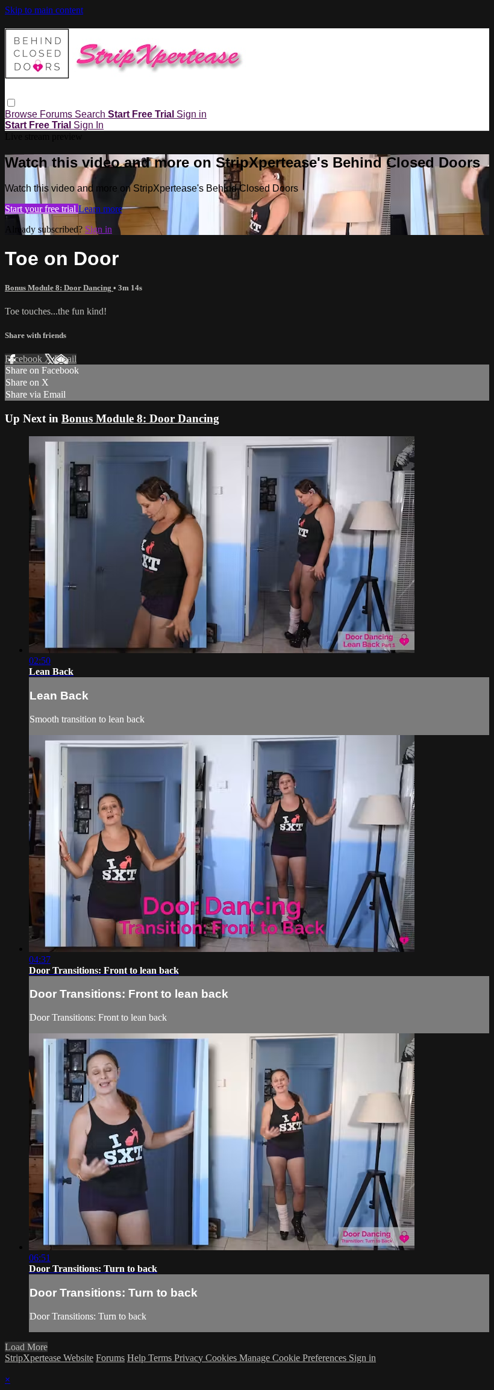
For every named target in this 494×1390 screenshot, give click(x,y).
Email (65, 359)
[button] (11, 103)
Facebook (25, 359)
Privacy (189, 1358)
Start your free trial (41, 209)
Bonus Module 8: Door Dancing (59, 287)
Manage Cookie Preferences (294, 1358)
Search (91, 114)
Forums (57, 114)
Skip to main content (44, 10)
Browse (22, 114)
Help (137, 1358)
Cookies (222, 1358)
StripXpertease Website (49, 1358)
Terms (161, 1358)
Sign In (88, 125)
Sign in (192, 114)
